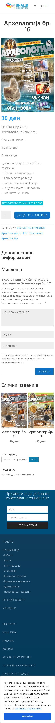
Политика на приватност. (28, 708)
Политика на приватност (19, 665)
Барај (33, 459)
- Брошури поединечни (16, 581)
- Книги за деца (11, 565)
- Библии (8, 555)
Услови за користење (17, 657)
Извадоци (9, 608)
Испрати (44, 371)
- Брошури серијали (14, 576)
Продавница (11, 550)
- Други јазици (11, 586)
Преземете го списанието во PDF (22, 203)
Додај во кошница (32, 215)
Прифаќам (27, 716)
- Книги (7, 560)
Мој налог (9, 624)
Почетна (8, 541)
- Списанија (9, 570)
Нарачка (8, 640)
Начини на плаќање (16, 673)
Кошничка (10, 632)
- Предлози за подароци (16, 591)
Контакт (8, 649)
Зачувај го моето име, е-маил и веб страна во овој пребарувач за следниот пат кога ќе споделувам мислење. (27, 358)
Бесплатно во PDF (14, 600)
